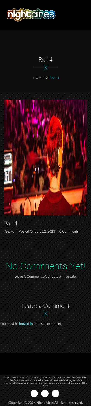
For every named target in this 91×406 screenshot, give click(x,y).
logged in (26, 323)
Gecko (9, 231)
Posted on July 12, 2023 (37, 231)
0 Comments (69, 231)
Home (38, 78)
